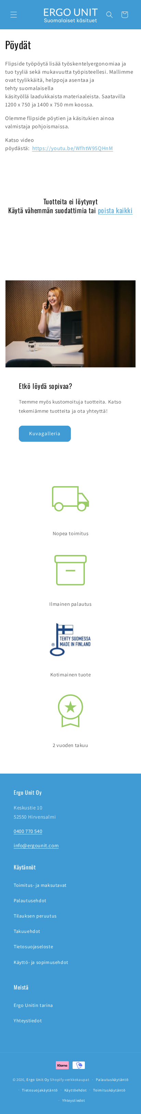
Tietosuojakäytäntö (40, 1090)
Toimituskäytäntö (109, 1090)
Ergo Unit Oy (37, 1079)
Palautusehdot (30, 900)
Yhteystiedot (28, 1020)
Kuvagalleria (45, 433)
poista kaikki (115, 210)
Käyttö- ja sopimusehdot (41, 962)
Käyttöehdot (75, 1090)
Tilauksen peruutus (35, 916)
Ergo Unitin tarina (33, 1005)
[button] (13, 14)
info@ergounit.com (36, 845)
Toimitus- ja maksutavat (40, 885)
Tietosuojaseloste (33, 946)
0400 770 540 (28, 831)
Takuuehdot (27, 931)
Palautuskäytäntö (112, 1079)
